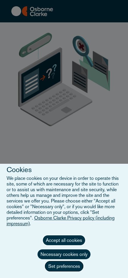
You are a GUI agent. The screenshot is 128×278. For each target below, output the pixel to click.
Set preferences (64, 266)
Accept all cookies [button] (64, 240)
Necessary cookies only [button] (64, 254)
